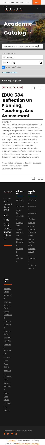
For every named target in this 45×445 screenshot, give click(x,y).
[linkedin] (8, 433)
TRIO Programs (32, 258)
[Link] (13, 8)
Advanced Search (9, 72)
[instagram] (16, 433)
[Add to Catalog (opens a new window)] (33, 88)
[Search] (41, 62)
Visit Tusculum (19, 258)
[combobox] (22, 46)
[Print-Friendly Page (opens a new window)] (39, 88)
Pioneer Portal (9, 2)
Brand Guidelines (8, 315)
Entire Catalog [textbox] (9, 57)
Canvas (31, 222)
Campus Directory (7, 324)
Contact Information (20, 232)
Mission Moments (7, 386)
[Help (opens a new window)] (42, 88)
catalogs (11, 440)
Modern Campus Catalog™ (27, 443)
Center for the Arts (31, 242)
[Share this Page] (36, 88)
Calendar (19, 2)
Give (36, 2)
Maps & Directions (20, 242)
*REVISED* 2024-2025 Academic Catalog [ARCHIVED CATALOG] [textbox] (23, 46)
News (27, 2)
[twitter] (12, 433)
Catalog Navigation (12, 80)
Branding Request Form (7, 305)
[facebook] (4, 433)
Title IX (7, 410)
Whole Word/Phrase (13, 67)
